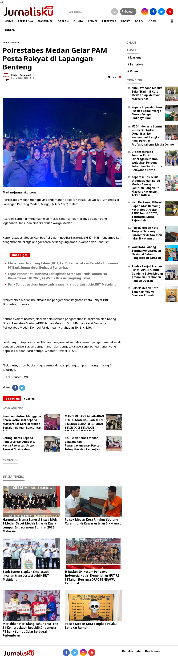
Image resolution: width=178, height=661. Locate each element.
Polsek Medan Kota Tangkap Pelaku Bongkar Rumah (91, 626)
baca (113, 77)
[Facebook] (15, 388)
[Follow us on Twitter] (74, 652)
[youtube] (169, 11)
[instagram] (144, 11)
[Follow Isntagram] (83, 652)
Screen (129, 11)
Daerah (15, 42)
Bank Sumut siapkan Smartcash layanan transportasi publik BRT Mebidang (62, 284)
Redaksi (127, 651)
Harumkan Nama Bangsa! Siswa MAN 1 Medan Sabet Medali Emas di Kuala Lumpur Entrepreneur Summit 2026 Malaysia (30, 525)
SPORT (125, 21)
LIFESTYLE (109, 21)
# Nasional (134, 57)
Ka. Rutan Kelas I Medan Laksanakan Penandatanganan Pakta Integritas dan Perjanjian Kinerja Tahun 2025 (82, 445)
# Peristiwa (135, 64)
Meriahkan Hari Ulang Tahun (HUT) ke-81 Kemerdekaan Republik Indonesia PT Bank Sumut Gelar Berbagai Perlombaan (31, 629)
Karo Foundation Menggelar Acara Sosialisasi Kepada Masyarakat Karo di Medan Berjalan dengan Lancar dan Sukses (22, 423)
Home (6, 42)
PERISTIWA (25, 21)
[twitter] (161, 11)
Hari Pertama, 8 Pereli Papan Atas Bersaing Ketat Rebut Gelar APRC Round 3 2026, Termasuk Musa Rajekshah (147, 211)
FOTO (139, 21)
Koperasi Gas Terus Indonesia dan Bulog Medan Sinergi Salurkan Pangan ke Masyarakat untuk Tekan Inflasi (146, 186)
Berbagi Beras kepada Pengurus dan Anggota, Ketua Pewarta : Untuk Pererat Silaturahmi (19, 443)
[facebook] (153, 11)
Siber (139, 651)
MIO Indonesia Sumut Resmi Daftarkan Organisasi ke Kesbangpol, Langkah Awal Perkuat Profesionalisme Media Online (153, 135)
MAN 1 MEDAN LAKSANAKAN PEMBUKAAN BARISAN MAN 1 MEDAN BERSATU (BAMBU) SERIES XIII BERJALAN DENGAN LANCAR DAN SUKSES (84, 425)
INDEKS (10, 30)
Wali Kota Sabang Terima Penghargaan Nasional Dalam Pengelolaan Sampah (146, 252)
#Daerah (29, 398)
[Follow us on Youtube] (91, 652)
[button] (172, 19)
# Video (132, 71)
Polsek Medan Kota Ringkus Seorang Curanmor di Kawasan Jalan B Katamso (93, 521)
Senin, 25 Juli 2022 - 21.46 (22, 78)
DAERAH (63, 21)
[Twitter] (22, 388)
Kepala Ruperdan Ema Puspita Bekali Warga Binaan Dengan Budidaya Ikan (147, 112)
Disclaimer (152, 651)
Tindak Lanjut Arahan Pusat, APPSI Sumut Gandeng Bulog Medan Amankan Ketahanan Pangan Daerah (147, 273)
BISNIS (92, 21)
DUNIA (78, 21)
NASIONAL (45, 21)
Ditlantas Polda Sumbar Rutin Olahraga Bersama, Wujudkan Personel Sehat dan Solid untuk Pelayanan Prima (147, 161)
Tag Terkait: (12, 398)
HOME (9, 21)
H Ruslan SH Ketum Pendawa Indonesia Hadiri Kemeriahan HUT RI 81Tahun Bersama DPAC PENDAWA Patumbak (92, 577)
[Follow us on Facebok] (66, 652)
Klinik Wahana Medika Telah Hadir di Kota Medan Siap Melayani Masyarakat (147, 93)
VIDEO (152, 21)
